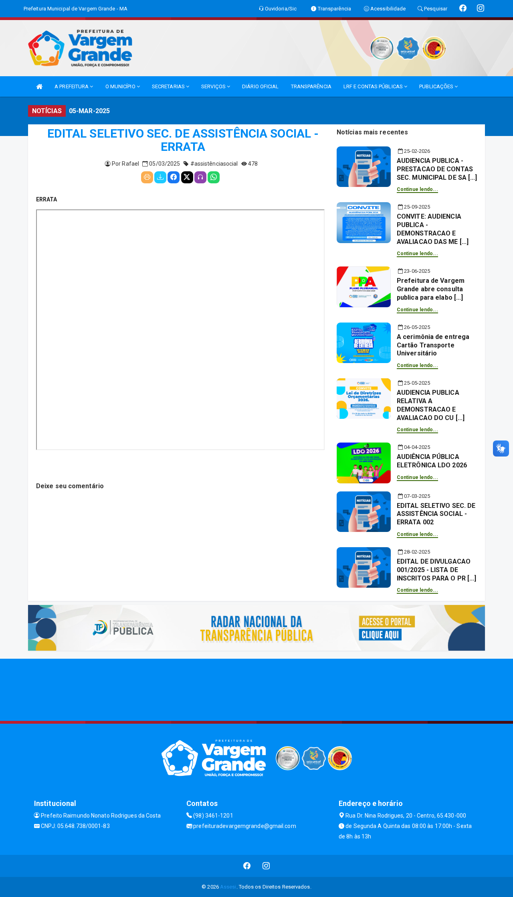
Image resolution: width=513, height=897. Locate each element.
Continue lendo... (417, 189)
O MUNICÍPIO (121, 86)
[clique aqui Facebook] (247, 866)
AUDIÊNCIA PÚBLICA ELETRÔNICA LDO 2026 (432, 461)
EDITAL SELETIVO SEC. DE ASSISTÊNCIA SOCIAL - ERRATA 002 (436, 514)
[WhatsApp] (214, 177)
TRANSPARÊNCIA (311, 86)
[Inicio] (39, 86)
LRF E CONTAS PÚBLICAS (373, 86)
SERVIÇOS (214, 86)
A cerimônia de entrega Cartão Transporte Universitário (433, 345)
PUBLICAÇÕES (436, 86)
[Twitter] (187, 177)
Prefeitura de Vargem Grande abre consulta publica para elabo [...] (431, 289)
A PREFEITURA (72, 86)
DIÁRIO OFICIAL (260, 86)
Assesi (228, 887)
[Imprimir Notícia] (147, 177)
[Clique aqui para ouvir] (200, 177)
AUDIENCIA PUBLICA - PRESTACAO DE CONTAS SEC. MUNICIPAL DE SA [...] (437, 169)
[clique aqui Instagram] (266, 866)
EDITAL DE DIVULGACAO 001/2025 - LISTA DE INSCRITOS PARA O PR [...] (437, 570)
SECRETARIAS (169, 86)
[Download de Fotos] (160, 177)
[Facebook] (174, 177)
